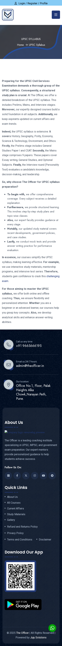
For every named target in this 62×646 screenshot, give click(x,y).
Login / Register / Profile (33, 3)
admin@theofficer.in (30, 366)
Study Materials (16, 514)
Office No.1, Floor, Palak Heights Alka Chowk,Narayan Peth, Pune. (33, 392)
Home (20, 45)
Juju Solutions (38, 637)
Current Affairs (15, 508)
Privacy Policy (15, 533)
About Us (12, 497)
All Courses (14, 502)
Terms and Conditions (19, 539)
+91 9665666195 (28, 346)
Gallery (11, 519)
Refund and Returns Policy (22, 526)
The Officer (22, 632)
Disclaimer (45, 539)
